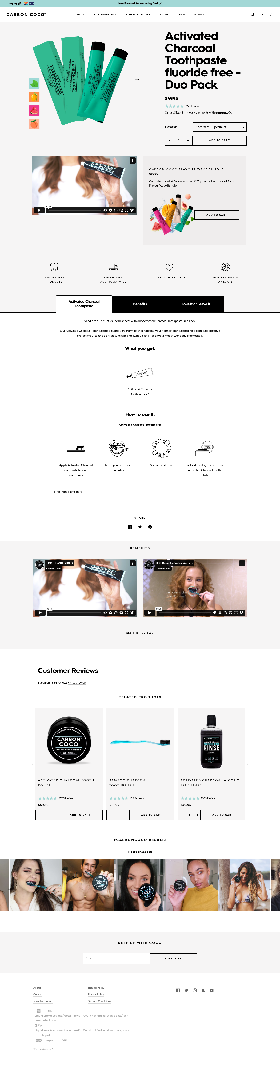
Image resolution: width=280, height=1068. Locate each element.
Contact (37, 994)
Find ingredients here (68, 492)
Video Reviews (138, 14)
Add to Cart (216, 214)
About (164, 14)
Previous (23, 79)
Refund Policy (96, 987)
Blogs (199, 14)
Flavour (171, 127)
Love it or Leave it (43, 1001)
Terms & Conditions (99, 1001)
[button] (272, 14)
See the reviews (140, 632)
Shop (81, 14)
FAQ (182, 14)
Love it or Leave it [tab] (196, 304)
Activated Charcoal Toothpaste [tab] (84, 303)
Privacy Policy (96, 994)
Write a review (77, 682)
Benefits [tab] (140, 304)
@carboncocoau (140, 852)
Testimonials (105, 14)
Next (137, 79)
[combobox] (219, 127)
